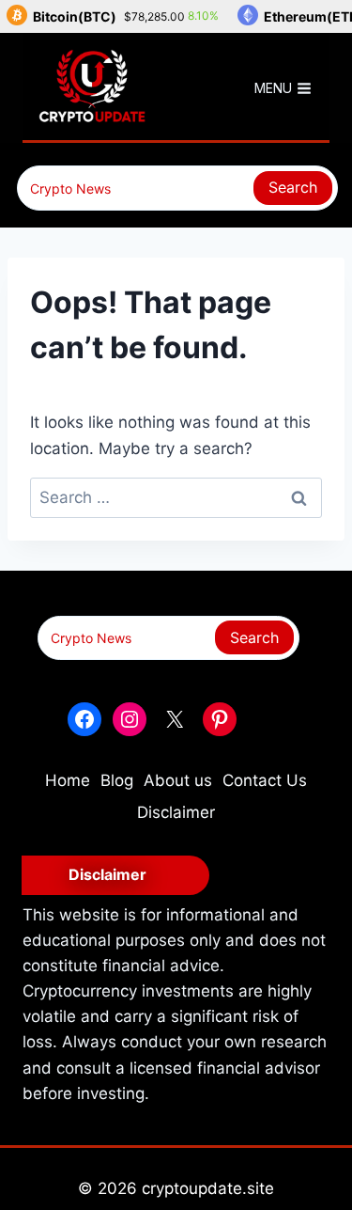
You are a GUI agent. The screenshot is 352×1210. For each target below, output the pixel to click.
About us (178, 780)
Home (67, 780)
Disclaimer (176, 812)
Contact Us (264, 780)
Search (292, 187)
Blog (116, 780)
